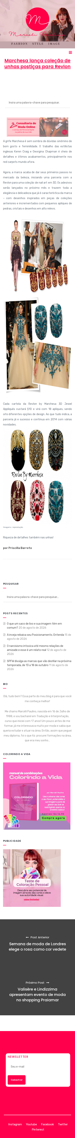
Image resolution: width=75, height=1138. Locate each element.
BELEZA (37, 84)
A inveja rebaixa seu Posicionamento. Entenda (35, 634)
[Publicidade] (32, 878)
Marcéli (15, 80)
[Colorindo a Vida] (36, 796)
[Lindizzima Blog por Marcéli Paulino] (37, 24)
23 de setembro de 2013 (44, 80)
